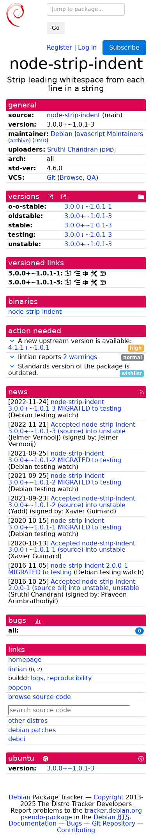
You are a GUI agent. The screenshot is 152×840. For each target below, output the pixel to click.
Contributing (76, 830)
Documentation (33, 823)
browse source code (39, 697)
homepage (25, 659)
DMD (40, 140)
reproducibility (69, 678)
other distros (28, 720)
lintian (17, 669)
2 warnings (80, 357)
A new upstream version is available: (75, 344)
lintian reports (79, 357)
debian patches (32, 730)
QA (91, 177)
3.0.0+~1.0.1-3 (88, 216)
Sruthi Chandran (72, 149)
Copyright (109, 797)
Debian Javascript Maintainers (97, 134)
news (18, 391)
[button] (12, 341)
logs (37, 678)
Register (59, 47)
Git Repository (113, 823)
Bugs (74, 823)
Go (56, 28)
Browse (71, 177)
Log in (87, 47)
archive (19, 140)
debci (16, 739)
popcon (19, 687)
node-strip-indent (73, 115)
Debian (19, 797)
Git (51, 177)
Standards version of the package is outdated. (75, 370)
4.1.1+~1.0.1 (28, 347)
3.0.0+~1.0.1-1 (88, 206)
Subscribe (124, 47)
